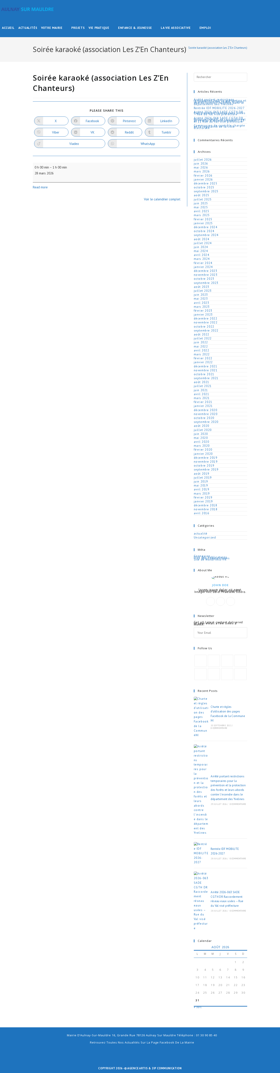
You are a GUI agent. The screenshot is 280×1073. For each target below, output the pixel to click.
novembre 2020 (206, 414)
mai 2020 (201, 438)
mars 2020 (202, 446)
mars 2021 (202, 398)
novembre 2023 (206, 275)
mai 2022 (201, 346)
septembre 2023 (206, 283)
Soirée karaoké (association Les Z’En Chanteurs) (217, 48)
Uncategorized (205, 537)
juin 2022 (201, 342)
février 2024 (203, 263)
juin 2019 (201, 481)
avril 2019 (201, 489)
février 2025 (203, 219)
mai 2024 (201, 251)
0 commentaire (219, 728)
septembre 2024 (206, 235)
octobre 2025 (204, 187)
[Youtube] (227, 674)
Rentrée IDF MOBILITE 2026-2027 (219, 108)
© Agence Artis (136, 1068)
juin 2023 (201, 295)
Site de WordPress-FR (210, 559)
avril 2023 (201, 303)
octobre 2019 (204, 465)
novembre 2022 (206, 322)
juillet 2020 (203, 430)
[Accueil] (183, 48)
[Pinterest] (200, 674)
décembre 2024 (205, 227)
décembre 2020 (205, 410)
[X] (210, 601)
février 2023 (203, 311)
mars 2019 (202, 493)
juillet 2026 (203, 159)
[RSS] (240, 674)
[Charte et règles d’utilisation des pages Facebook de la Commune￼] (201, 717)
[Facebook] (220, 601)
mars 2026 (202, 171)
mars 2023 (202, 307)
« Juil (198, 1007)
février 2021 (203, 402)
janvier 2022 (203, 362)
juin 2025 (201, 203)
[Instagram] (230, 601)
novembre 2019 (206, 462)
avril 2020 (201, 442)
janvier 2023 (203, 314)
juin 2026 (201, 163)
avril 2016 (201, 513)
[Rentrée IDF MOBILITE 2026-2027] (201, 853)
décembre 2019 (205, 458)
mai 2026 (201, 167)
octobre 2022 (204, 326)
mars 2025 (202, 215)
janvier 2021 (203, 406)
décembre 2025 (205, 183)
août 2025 (201, 195)
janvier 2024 (203, 267)
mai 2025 (201, 207)
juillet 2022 (203, 338)
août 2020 (201, 426)
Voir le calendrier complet (162, 199)
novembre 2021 (206, 370)
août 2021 (201, 382)
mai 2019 (201, 485)
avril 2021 (201, 394)
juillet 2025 (203, 199)
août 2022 (201, 334)
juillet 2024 (203, 243)
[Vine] (214, 674)
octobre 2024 (204, 231)
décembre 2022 (205, 318)
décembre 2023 (205, 271)
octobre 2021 (204, 374)
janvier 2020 (203, 454)
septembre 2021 (206, 378)
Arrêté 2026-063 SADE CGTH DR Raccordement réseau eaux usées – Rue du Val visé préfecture (220, 113)
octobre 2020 (204, 418)
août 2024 (201, 239)
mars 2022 (202, 354)
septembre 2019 (206, 469)
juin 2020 (201, 434)
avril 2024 (201, 255)
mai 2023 (201, 298)
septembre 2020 (206, 422)
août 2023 (201, 287)
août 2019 (201, 474)
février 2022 (203, 358)
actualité (201, 533)
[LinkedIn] (240, 661)
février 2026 (203, 175)
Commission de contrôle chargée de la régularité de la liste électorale (219, 127)
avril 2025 (201, 211)
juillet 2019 (203, 477)
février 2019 (203, 497)
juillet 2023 (203, 291)
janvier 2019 (203, 501)
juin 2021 (201, 390)
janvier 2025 (203, 223)
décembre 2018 (205, 505)
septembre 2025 (206, 191)
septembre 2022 (206, 330)
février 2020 (203, 449)
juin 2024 (201, 247)
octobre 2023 (204, 279)
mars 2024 (202, 259)
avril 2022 (201, 350)
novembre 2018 (206, 509)
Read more (40, 187)
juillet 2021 (203, 386)
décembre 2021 (205, 366)
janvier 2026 (203, 179)
